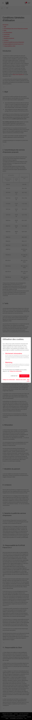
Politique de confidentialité (16, 371)
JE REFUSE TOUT (14, 375)
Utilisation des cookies (21, 379)
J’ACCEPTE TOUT (24, 375)
